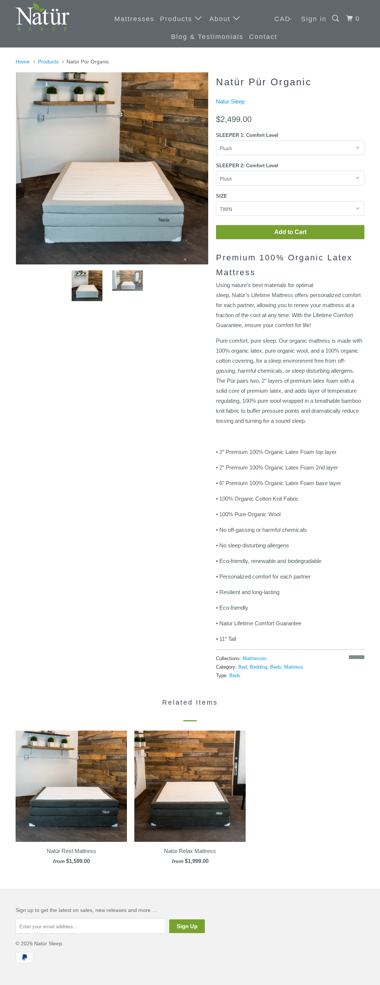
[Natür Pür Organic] (112, 168)
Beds (275, 667)
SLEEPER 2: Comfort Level (247, 165)
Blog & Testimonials (207, 36)
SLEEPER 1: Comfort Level (247, 135)
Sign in (314, 19)
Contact (263, 36)
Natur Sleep (230, 101)
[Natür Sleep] (45, 17)
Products (177, 19)
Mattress (293, 667)
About (221, 19)
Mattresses (134, 19)
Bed (242, 667)
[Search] (337, 18)
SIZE (221, 196)
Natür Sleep (48, 943)
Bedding (258, 667)
